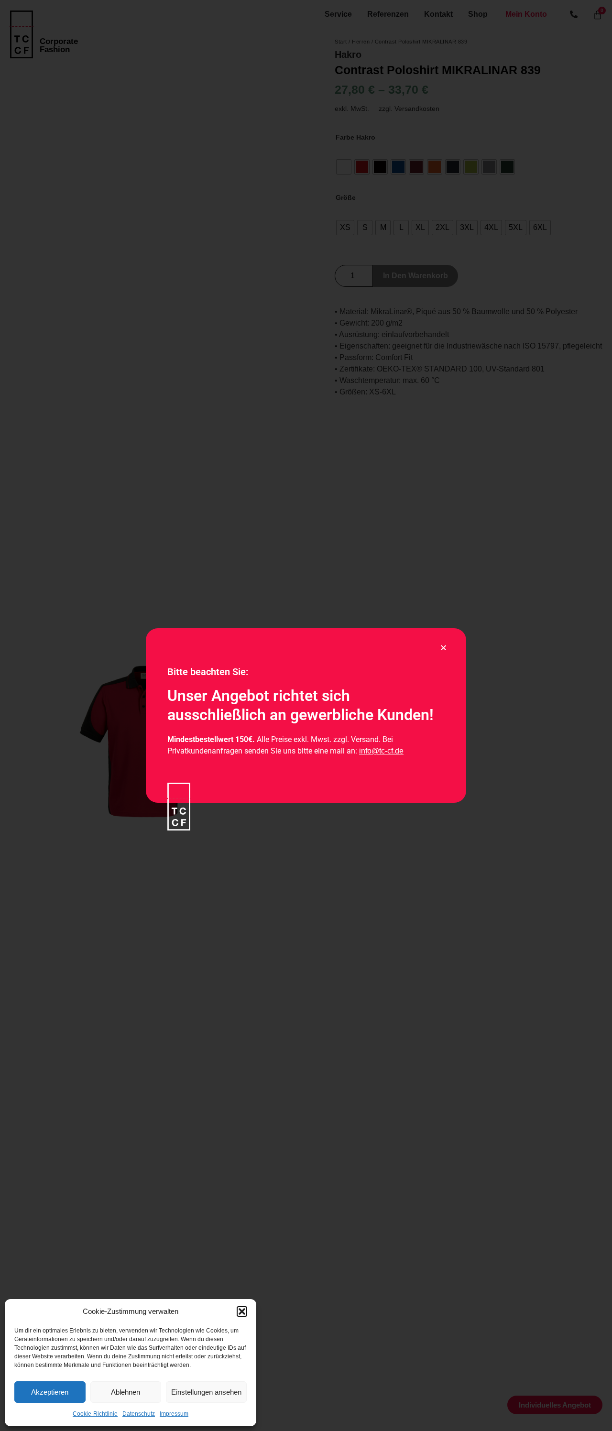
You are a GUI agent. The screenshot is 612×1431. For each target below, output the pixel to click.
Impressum (174, 1413)
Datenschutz (138, 1413)
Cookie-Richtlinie (95, 1413)
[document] (306, 715)
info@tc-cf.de (381, 751)
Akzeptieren (49, 1392)
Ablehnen (125, 1392)
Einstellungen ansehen (206, 1392)
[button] (242, 1311)
